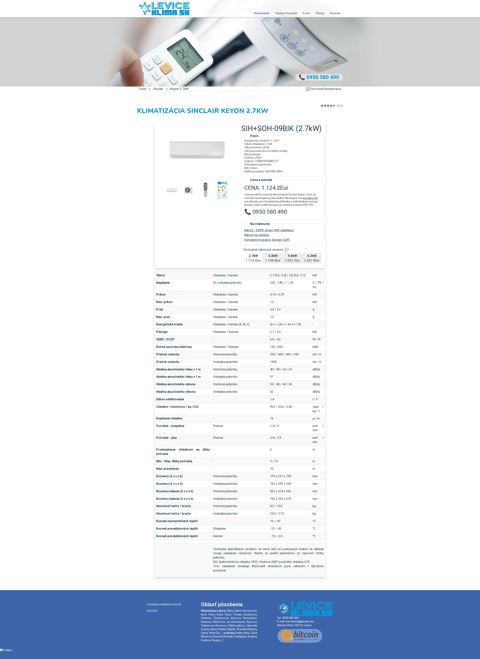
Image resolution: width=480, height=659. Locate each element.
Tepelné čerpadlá (286, 13)
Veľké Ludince (236, 625)
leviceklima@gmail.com (300, 621)
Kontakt (335, 13)
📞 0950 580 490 (319, 77)
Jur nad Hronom (236, 621)
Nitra (247, 632)
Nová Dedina (218, 629)
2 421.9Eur (312, 258)
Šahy (230, 610)
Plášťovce (219, 621)
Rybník (231, 629)
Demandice (250, 618)
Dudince (206, 640)
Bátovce (236, 618)
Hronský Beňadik (223, 636)
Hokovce (206, 621)
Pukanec (206, 618)
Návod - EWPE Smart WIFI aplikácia (269, 230)
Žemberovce (221, 618)
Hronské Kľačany (247, 629)
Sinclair (158, 89)
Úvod (142, 89)
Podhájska (240, 636)
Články (320, 13)
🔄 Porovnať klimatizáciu (323, 89)
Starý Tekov (224, 614)
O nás (306, 13)
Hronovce (221, 625)
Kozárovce (250, 614)
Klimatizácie (261, 13)
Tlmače (237, 614)
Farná (204, 632)
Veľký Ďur (214, 632)
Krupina (252, 636)
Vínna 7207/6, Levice (299, 625)
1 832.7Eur (292, 258)
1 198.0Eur (272, 258)
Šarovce (252, 621)
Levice (221, 610)
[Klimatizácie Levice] (164, 8)
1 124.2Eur (253, 258)
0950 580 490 (290, 617)
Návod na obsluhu (256, 235)
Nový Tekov (208, 614)
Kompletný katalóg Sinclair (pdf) (267, 240)
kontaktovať (310, 198)
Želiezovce (207, 625)
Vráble (239, 632)
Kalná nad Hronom (245, 610)
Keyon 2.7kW (179, 89)
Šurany (216, 640)
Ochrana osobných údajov (164, 604)
